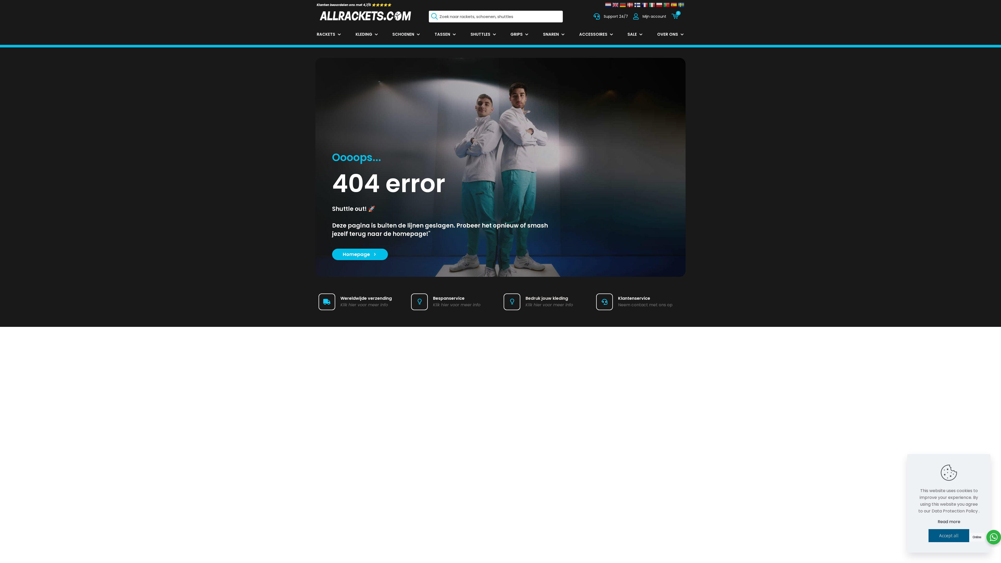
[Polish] (659, 5)
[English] (615, 5)
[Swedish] (681, 5)
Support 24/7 (616, 16)
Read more (949, 522)
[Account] (636, 16)
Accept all (949, 535)
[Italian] (652, 5)
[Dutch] (608, 5)
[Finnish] (637, 5)
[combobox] (496, 16)
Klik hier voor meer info (364, 305)
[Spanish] (674, 5)
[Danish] (630, 5)
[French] (645, 5)
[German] (623, 5)
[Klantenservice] (597, 16)
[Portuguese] (666, 5)
